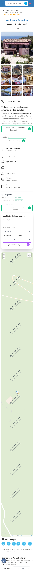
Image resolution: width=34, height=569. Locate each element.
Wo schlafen (15, 10)
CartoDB (30, 536)
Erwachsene (7, 236)
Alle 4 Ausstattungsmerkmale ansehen (15, 208)
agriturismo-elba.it (12, 173)
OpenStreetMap (22, 536)
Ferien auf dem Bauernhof (13, 12)
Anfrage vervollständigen (12, 245)
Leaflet (14, 536)
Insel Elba (5, 10)
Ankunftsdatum (8, 220)
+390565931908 (11, 156)
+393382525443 (11, 162)
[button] (17, 393)
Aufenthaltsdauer (9, 228)
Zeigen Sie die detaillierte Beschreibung (15, 128)
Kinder (20, 236)
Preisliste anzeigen (15, 141)
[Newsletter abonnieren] (3, 560)
